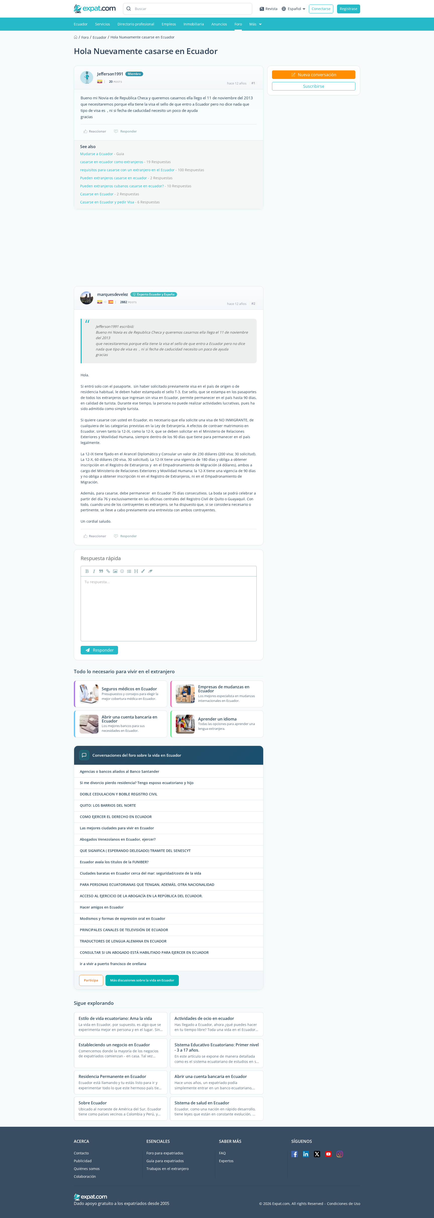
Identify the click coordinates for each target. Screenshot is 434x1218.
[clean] (149, 571)
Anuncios (219, 24)
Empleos (169, 24)
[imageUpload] (114, 571)
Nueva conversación (317, 74)
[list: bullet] (128, 571)
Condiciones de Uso (343, 1203)
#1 (253, 83)
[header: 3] (135, 571)
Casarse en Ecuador (97, 194)
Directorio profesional (136, 24)
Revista (271, 8)
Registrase (348, 8)
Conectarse (321, 8)
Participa (91, 980)
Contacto (81, 1153)
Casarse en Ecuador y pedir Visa (107, 202)
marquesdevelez (112, 294)
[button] (142, 571)
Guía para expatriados (165, 1160)
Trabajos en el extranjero (167, 1168)
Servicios (102, 24)
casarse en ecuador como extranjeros (111, 161)
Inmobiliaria (194, 24)
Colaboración (85, 1176)
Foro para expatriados (164, 1153)
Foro (238, 24)
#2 (253, 303)
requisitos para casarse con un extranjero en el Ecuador (127, 169)
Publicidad (83, 1160)
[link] (107, 571)
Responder (128, 131)
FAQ (222, 1153)
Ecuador (81, 24)
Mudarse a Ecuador (96, 153)
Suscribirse (313, 86)
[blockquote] (100, 571)
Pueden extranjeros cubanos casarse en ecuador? (122, 186)
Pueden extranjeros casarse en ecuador (113, 177)
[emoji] (121, 571)
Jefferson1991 (110, 74)
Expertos (226, 1160)
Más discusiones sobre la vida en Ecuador (142, 980)
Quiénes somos (87, 1168)
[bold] (86, 571)
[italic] (93, 571)
